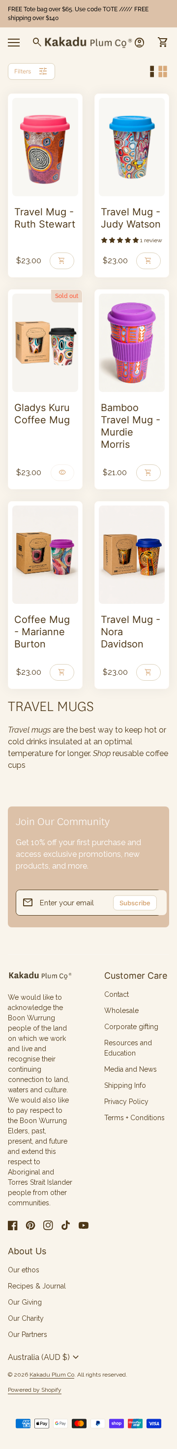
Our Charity (26, 1318)
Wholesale (121, 1010)
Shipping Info (125, 1085)
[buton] (45, 1357)
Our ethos (23, 1270)
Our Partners (27, 1334)
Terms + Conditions (134, 1118)
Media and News (130, 1069)
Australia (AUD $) (45, 1357)
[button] (120, 240)
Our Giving (25, 1302)
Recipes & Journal (37, 1286)
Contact (116, 994)
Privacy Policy (126, 1101)
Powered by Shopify (34, 1390)
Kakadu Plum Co (52, 1374)
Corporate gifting (131, 1027)
